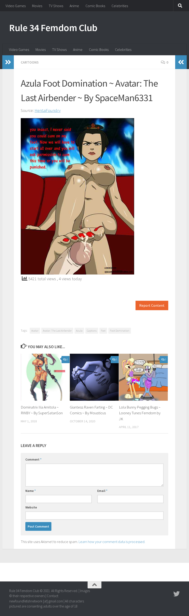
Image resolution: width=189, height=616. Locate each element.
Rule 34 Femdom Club (53, 28)
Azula (79, 330)
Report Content (152, 305)
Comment (33, 459)
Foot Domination (119, 330)
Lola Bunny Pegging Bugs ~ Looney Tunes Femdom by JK (139, 413)
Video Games (16, 5)
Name (30, 491)
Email (102, 491)
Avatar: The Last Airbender (57, 330)
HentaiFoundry (48, 110)
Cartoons (30, 62)
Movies (37, 5)
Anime (74, 5)
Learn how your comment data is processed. (112, 541)
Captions (92, 330)
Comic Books (95, 5)
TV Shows (56, 5)
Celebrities (120, 5)
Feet (103, 330)
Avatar (34, 330)
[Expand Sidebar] (8, 62)
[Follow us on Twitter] (176, 594)
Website (31, 507)
